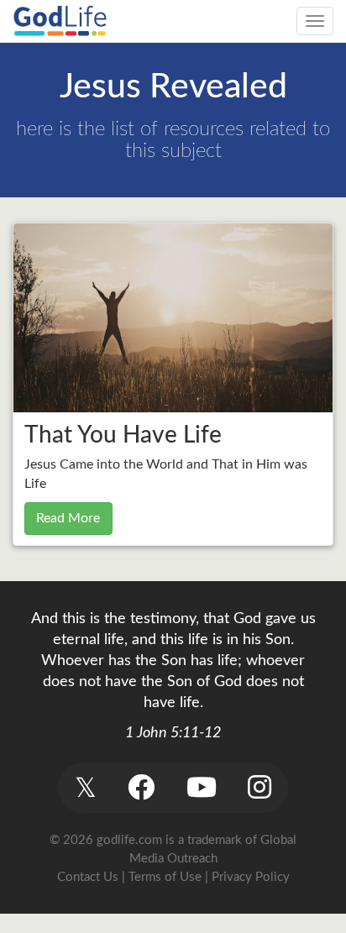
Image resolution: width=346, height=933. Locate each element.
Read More (68, 518)
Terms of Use (165, 877)
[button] (85, 787)
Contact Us (87, 877)
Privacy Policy (251, 877)
